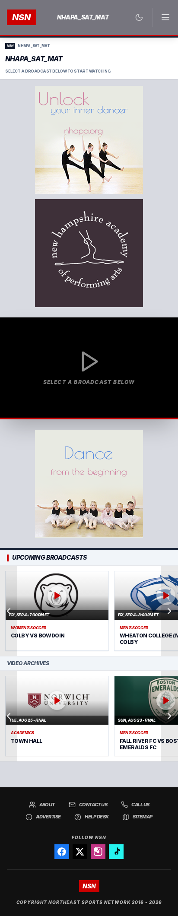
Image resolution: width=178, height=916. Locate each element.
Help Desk (96, 817)
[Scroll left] (8, 611)
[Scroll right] (169, 611)
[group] (89, 611)
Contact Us (93, 805)
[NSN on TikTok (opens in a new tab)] (116, 851)
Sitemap (142, 817)
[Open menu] (161, 17)
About (47, 805)
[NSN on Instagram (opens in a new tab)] (98, 851)
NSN (21, 17)
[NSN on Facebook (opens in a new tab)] (61, 851)
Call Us (140, 805)
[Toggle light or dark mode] (139, 17)
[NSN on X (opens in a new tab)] (80, 851)
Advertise (48, 817)
